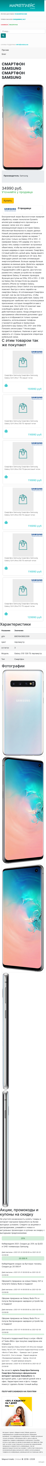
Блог (4, 54)
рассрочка (13, 25)
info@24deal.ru (22, 44)
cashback (4, 25)
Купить (8, 200)
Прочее (5, 50)
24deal (18, 1459)
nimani (41, 1462)
